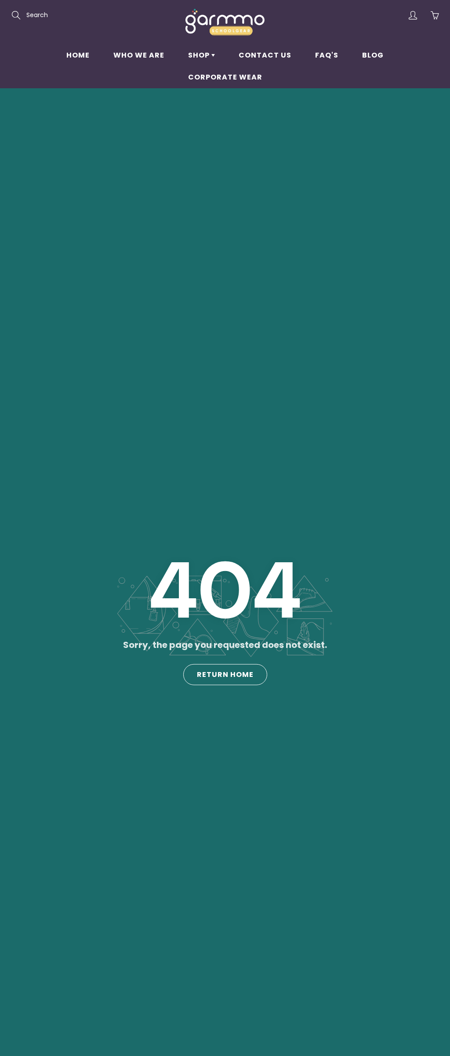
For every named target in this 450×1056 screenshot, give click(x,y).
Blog (373, 55)
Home (78, 55)
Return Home (225, 674)
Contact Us (265, 55)
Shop (199, 55)
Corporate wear (225, 77)
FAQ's (326, 55)
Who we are (138, 55)
